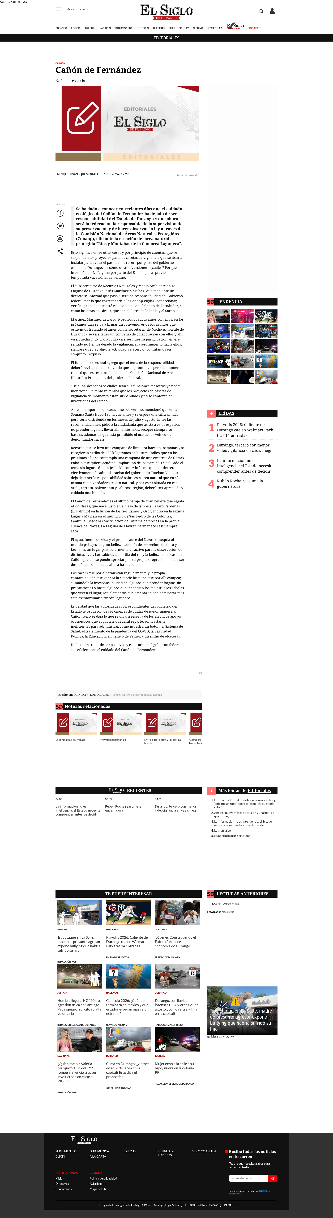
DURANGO (61, 28)
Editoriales (166, 37)
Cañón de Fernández (226, 903)
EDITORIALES (99, 695)
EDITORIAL (143, 28)
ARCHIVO (198, 28)
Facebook (60, 217)
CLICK (172, 28)
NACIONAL (105, 28)
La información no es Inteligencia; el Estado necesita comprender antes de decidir (245, 466)
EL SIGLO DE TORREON (166, 1153)
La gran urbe (222, 830)
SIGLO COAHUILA (204, 1151)
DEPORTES (159, 28)
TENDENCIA (229, 301)
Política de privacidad (103, 1178)
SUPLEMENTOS (66, 1151)
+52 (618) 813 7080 (221, 1205)
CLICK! (60, 1156)
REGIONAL (90, 28)
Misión (60, 1178)
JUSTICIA (75, 28)
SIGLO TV (184, 28)
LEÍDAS (226, 413)
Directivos (62, 1183)
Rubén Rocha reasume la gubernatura (240, 483)
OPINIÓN (60, 63)
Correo (60, 242)
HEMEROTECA (214, 28)
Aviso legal (96, 1183)
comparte (60, 255)
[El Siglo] (84, 1147)
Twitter (60, 229)
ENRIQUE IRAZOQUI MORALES (78, 174)
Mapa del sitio (98, 1189)
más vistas (228, 911)
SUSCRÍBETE (254, 28)
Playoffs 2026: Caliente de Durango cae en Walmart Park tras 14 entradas (245, 430)
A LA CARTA (98, 1156)
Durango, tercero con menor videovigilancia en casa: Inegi (244, 447)
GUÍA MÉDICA (99, 1151)
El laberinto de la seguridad (232, 836)
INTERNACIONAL (124, 28)
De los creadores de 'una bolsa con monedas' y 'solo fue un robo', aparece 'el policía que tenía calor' (244, 803)
